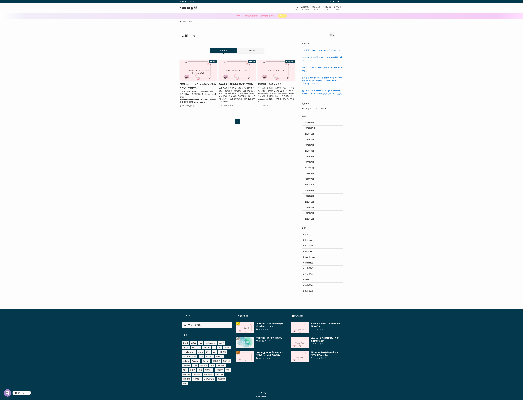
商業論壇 (203, 365)
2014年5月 (309, 190)
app (200, 343)
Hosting (308, 240)
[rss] (338, 1)
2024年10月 (310, 128)
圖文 (212, 365)
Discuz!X (196, 347)
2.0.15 (193, 343)
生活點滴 (309, 274)
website (186, 361)
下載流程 (216, 361)
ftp (214, 347)
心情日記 (309, 268)
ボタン (282, 16)
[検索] (341, 1)
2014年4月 (309, 196)
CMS (307, 234)
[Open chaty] (7, 393)
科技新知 (309, 285)
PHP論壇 (222, 352)
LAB (208, 352)
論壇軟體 (221, 379)
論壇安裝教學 (209, 379)
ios (219, 347)
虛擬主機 (186, 379)
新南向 (192, 370)
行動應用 (196, 379)
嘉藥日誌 (309, 263)
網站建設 (186, 374)
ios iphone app (188, 352)
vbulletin (209, 356)
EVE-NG (206, 347)
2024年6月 (309, 139)
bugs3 (221, 343)
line (214, 352)
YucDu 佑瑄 (188, 8)
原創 (195, 365)
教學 (185, 370)
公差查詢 (186, 365)
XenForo (206, 361)
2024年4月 (309, 151)
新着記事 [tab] (223, 50)
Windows (309, 251)
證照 (185, 383)
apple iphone (210, 343)
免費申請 (226, 361)
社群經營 (219, 370)
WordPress (310, 257)
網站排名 (196, 374)
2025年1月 (309, 122)
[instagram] (334, 1)
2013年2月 (309, 219)
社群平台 (208, 370)
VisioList (219, 356)
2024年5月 (309, 145)
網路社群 (219, 374)
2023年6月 (309, 162)
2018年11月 (310, 185)
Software (309, 245)
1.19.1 (185, 343)
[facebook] (331, 1)
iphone (200, 352)
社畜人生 (309, 279)
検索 (332, 35)
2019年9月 (309, 173)
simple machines (189, 356)
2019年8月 (309, 179)
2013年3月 (309, 213)
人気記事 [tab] (251, 50)
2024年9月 (309, 134)
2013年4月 (309, 207)
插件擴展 (220, 365)
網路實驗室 (208, 374)
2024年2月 (309, 156)
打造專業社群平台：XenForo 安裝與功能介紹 (321, 50)
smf (201, 356)
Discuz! (186, 347)
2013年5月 (309, 202)
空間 (227, 370)
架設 (200, 370)
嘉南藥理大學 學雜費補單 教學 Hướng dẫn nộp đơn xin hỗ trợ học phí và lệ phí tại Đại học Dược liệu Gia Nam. (322, 80)
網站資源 (309, 291)
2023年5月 (309, 168)
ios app (226, 347)
